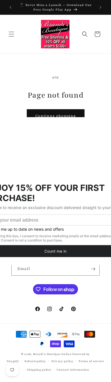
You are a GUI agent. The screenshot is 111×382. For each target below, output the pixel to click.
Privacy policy (62, 361)
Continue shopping (55, 116)
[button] (11, 34)
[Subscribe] (93, 269)
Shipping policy (39, 369)
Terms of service (91, 361)
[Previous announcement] (10, 7)
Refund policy (35, 361)
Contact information (73, 369)
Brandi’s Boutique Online (52, 354)
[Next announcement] (100, 7)
